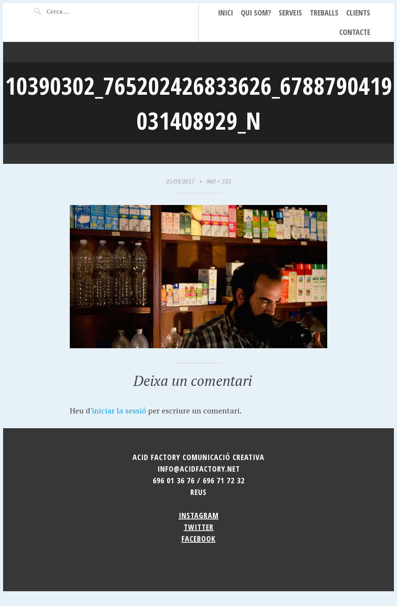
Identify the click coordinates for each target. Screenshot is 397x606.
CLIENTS (358, 12)
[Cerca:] (73, 11)
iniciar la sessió (119, 410)
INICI (225, 12)
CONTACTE (354, 32)
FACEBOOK (198, 538)
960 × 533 (218, 181)
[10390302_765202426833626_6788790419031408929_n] (198, 345)
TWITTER (199, 527)
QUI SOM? (256, 12)
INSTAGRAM (199, 515)
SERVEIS (290, 12)
